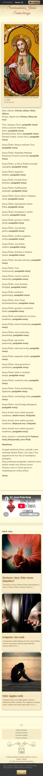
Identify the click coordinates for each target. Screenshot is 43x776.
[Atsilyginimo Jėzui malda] (21, 595)
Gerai (21, 772)
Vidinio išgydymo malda (12, 696)
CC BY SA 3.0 (9, 102)
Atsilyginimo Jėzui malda (13, 637)
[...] (32, 587)
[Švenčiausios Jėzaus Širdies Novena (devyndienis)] (21, 535)
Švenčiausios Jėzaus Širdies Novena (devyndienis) (17, 579)
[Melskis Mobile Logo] (8, 2)
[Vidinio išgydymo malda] (21, 653)
